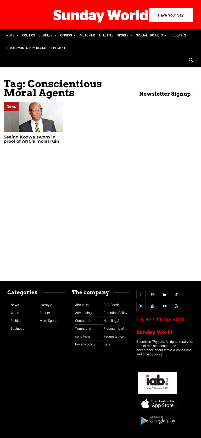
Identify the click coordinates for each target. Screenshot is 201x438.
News (11, 106)
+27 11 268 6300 (165, 319)
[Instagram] (152, 294)
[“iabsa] (157, 393)
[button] (191, 60)
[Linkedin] (164, 294)
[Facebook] (141, 294)
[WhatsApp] (152, 306)
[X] (141, 306)
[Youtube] (164, 306)
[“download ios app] (157, 410)
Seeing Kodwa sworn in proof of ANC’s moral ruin (32, 139)
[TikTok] (176, 294)
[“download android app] (157, 426)
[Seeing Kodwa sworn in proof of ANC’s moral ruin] (33, 117)
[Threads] (176, 306)
